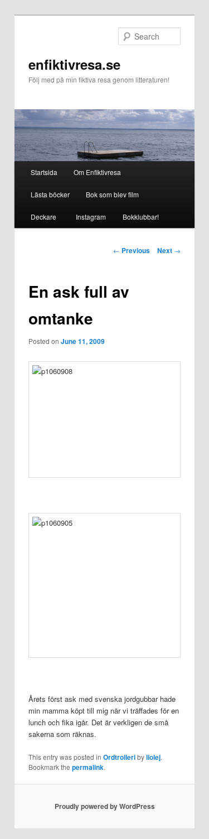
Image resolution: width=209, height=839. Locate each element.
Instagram (89, 216)
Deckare (43, 216)
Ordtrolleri (119, 757)
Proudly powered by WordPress (105, 806)
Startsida (44, 172)
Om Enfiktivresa (97, 172)
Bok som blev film (112, 194)
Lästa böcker (50, 194)
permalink (88, 767)
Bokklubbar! (141, 216)
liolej (153, 757)
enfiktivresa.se (74, 64)
